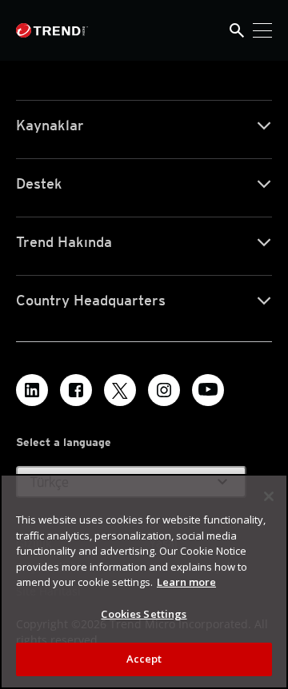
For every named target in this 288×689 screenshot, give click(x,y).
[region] (144, 581)
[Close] (268, 496)
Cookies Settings (143, 614)
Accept (144, 658)
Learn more (186, 582)
